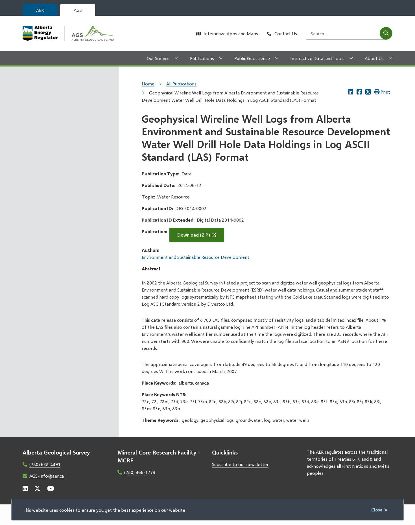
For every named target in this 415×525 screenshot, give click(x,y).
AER (40, 10)
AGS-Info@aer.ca (46, 475)
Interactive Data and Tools (317, 58)
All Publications (181, 83)
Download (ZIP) (193, 234)
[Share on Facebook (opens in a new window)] (359, 91)
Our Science (158, 58)
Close (377, 509)
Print (385, 91)
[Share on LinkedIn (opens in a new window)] (350, 91)
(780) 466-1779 (139, 472)
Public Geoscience (252, 58)
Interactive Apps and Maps (231, 33)
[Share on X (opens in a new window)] (368, 91)
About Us (374, 58)
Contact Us (285, 33)
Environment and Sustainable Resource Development (195, 257)
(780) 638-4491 (44, 464)
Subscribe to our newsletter (240, 464)
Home (148, 83)
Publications (202, 58)
